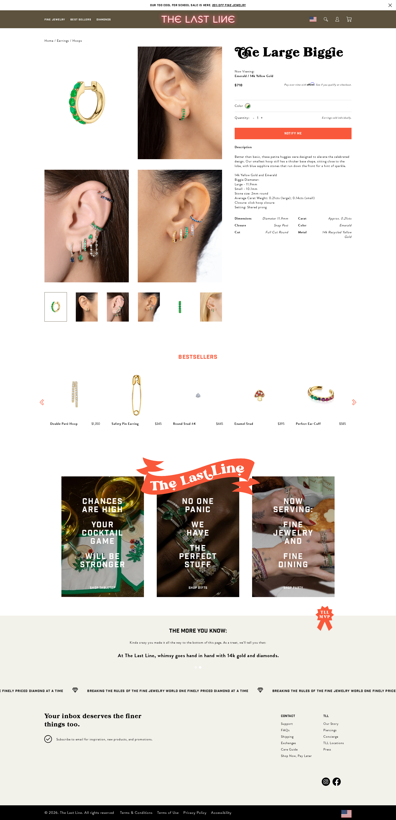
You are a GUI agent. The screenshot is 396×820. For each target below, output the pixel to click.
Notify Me (293, 134)
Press (327, 749)
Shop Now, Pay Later (296, 755)
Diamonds (103, 19)
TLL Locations (333, 743)
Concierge (330, 736)
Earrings (63, 41)
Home (48, 41)
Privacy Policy (194, 812)
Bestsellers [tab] (197, 357)
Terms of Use (168, 812)
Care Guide (289, 749)
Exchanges (288, 743)
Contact (288, 716)
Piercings (330, 730)
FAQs (285, 730)
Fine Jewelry (54, 19)
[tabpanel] (198, 402)
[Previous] (42, 402)
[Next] (354, 402)
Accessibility (221, 812)
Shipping (287, 736)
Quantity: (242, 118)
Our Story (331, 723)
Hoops (77, 41)
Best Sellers (80, 19)
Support (287, 723)
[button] (326, 782)
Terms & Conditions (136, 812)
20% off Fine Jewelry (229, 5)
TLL (326, 716)
